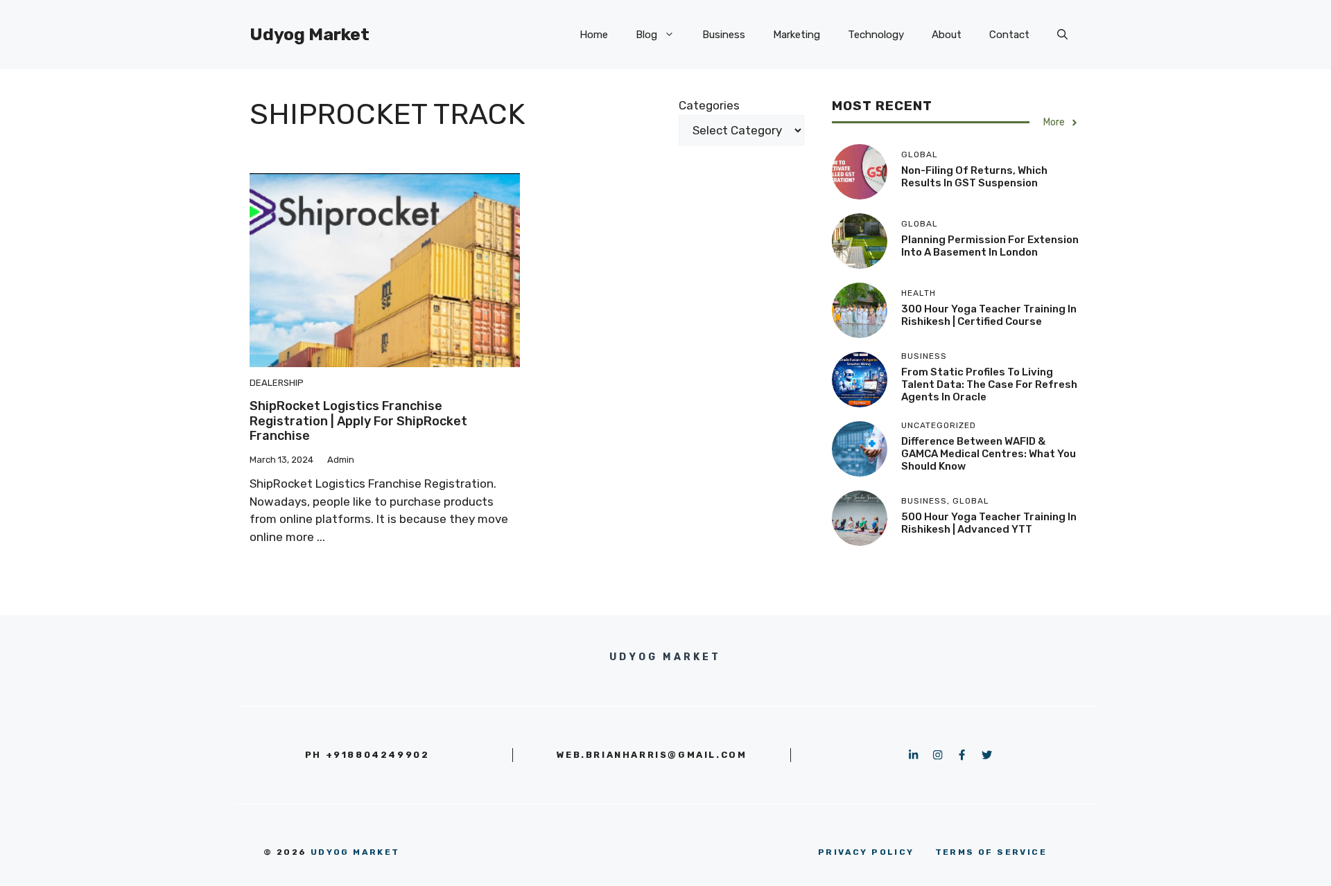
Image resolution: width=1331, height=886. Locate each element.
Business (723, 34)
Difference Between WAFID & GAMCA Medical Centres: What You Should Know (988, 453)
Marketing (796, 34)
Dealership (277, 383)
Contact (1009, 34)
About (947, 34)
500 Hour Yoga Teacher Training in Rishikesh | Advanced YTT (989, 523)
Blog (646, 34)
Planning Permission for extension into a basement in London (990, 245)
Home (594, 34)
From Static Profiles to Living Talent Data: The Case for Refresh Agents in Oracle (989, 384)
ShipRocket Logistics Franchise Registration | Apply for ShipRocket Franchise (358, 420)
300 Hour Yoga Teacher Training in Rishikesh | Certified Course (989, 315)
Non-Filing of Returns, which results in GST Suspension (974, 176)
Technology (876, 34)
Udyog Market (309, 34)
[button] (1062, 34)
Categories (709, 105)
